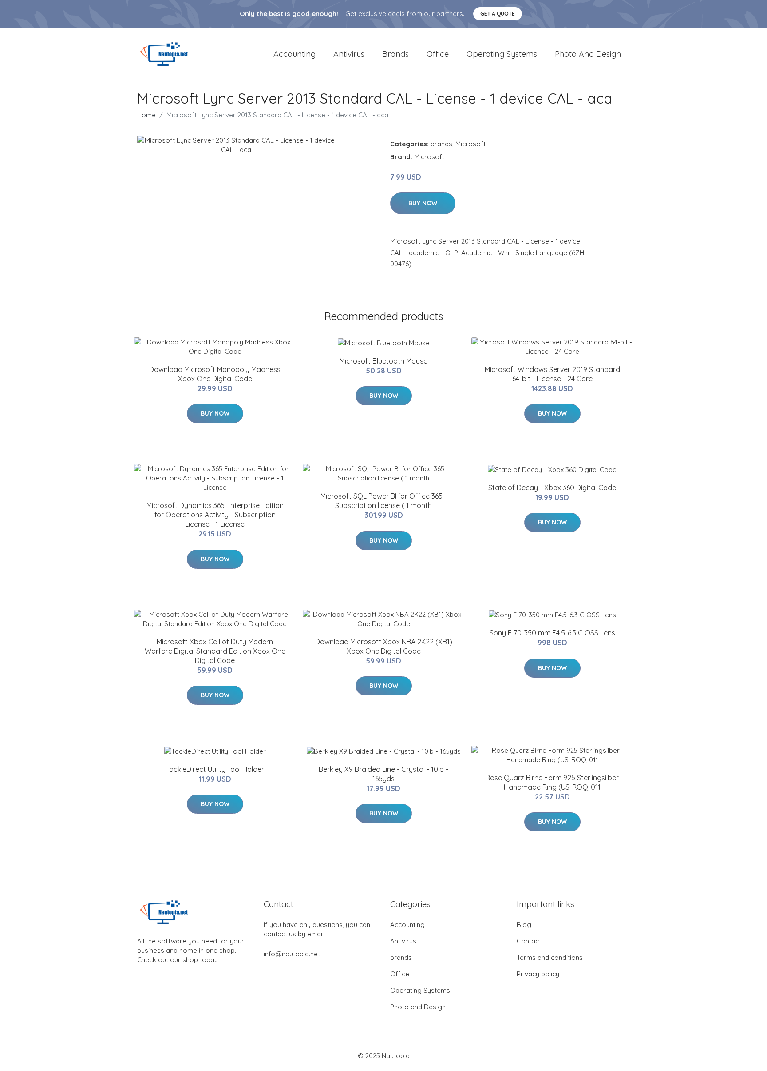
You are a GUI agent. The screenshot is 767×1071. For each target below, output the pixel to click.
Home (146, 115)
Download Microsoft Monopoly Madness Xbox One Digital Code (215, 374)
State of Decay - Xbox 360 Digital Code (552, 487)
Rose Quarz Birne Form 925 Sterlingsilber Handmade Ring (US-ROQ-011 (552, 782)
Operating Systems (502, 54)
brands (395, 54)
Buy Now (422, 203)
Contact (529, 941)
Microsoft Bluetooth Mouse (383, 360)
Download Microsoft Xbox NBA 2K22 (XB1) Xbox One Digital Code (383, 646)
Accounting (294, 54)
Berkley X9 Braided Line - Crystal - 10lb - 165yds (383, 774)
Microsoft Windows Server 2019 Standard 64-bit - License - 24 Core (552, 374)
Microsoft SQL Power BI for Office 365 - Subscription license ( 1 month (383, 501)
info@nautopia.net (292, 954)
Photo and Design (588, 54)
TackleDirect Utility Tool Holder (215, 769)
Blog (524, 924)
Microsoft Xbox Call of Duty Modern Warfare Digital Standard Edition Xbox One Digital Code (215, 651)
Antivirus (348, 54)
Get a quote (497, 13)
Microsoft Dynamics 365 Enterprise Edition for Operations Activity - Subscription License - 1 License (215, 514)
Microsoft (470, 144)
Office (438, 54)
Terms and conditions (550, 957)
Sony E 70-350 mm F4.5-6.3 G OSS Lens (552, 632)
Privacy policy (538, 974)
